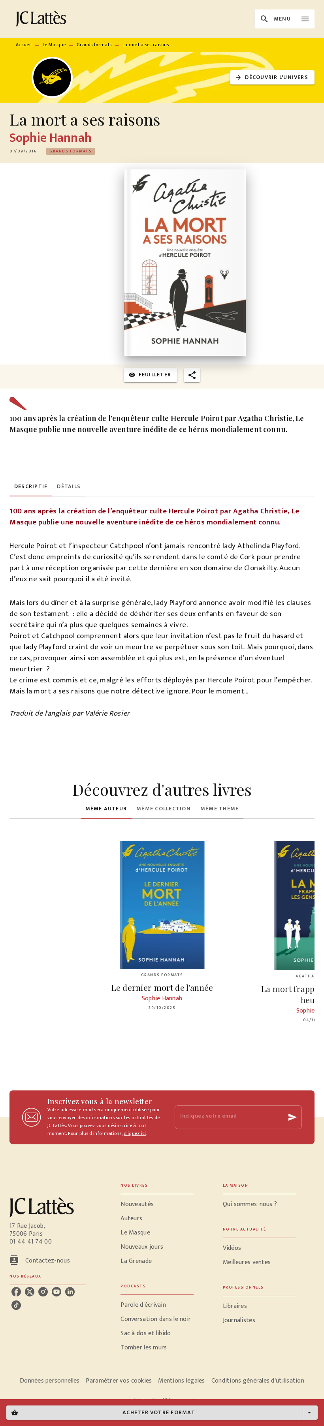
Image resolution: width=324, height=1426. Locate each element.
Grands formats (94, 45)
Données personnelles (49, 1380)
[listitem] (16, 1291)
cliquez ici (135, 1133)
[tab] (30, 486)
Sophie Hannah (50, 138)
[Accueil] (42, 19)
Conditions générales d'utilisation (257, 1380)
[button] (272, 77)
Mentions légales (181, 1380)
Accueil (24, 45)
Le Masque (54, 45)
